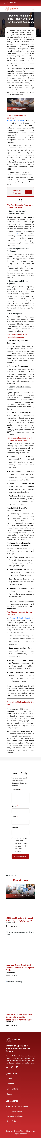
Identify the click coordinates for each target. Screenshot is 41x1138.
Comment (16, 790)
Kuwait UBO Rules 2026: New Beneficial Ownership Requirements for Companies (19, 1017)
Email (15, 817)
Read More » (11, 926)
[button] (33, 8)
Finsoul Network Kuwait (20, 618)
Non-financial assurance (15, 121)
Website (15, 827)
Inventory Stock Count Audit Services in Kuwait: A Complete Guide (20, 967)
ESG (16, 233)
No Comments (11, 875)
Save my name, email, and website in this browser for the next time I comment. (21, 844)
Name (15, 806)
